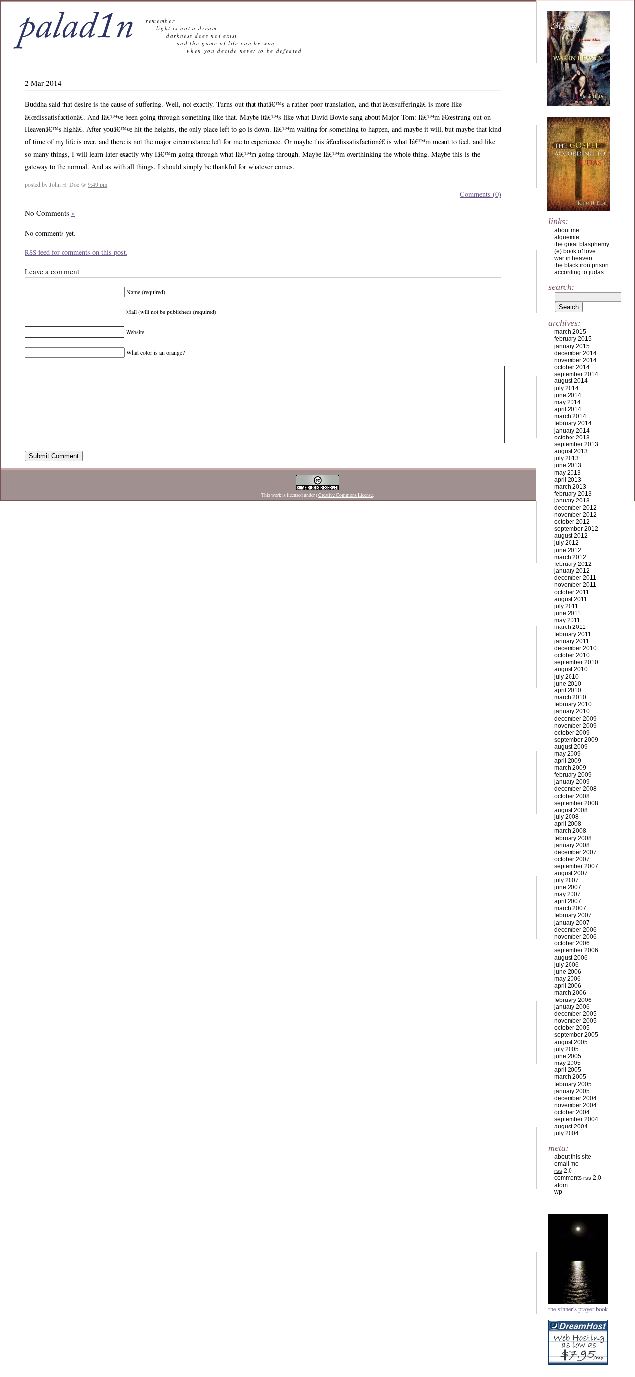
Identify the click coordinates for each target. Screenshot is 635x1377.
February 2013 (573, 493)
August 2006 (571, 957)
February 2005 (573, 1084)
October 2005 (572, 1027)
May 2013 (567, 472)
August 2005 (571, 1042)
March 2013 (570, 486)
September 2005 (576, 1034)
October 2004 (572, 1112)
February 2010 (573, 704)
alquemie (566, 237)
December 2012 (575, 507)
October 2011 (571, 592)
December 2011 (575, 577)
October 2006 (572, 943)
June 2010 (567, 683)
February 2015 (573, 338)
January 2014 (572, 430)
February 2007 (573, 915)
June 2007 (567, 887)
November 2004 (575, 1105)
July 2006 (566, 964)
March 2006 (570, 992)
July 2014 (566, 388)
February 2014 (573, 423)
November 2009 (575, 725)
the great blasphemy (581, 244)
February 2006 (573, 1000)
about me (566, 230)
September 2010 (576, 662)
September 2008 (576, 803)
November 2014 (575, 360)
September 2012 (576, 528)
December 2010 (575, 648)
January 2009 (572, 781)
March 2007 (570, 908)
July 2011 (566, 606)
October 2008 (572, 796)
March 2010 (570, 697)
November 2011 (575, 584)
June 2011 (567, 613)
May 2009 (567, 754)
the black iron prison (581, 265)
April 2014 (567, 409)
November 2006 (575, 936)
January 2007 (572, 922)
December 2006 (575, 929)
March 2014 (570, 416)
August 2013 (571, 451)
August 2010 (571, 669)
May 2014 (567, 402)
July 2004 (566, 1133)
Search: (561, 287)
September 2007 (576, 866)
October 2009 (572, 732)
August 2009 (571, 746)
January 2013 (572, 500)
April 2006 (567, 985)
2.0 (563, 1170)
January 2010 (572, 711)
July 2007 (566, 880)
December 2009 (575, 718)
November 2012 (575, 514)
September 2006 (576, 950)
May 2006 (567, 978)
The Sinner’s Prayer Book (578, 1308)
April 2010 (567, 690)
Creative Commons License (345, 495)
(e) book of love (575, 251)
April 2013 (567, 479)
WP (558, 1192)
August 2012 (571, 535)
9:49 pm (97, 184)
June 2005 (567, 1056)
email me (566, 1163)
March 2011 (570, 627)
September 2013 (576, 444)
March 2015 (570, 331)
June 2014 (567, 395)
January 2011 (571, 641)
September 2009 (576, 739)
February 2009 (573, 774)
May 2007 (567, 894)
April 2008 (567, 823)
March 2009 (570, 767)
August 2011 (570, 599)
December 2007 (575, 852)
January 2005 (572, 1091)
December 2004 (575, 1098)
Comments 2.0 (577, 1177)
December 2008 (575, 788)
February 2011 (572, 634)
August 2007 (571, 873)
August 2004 (571, 1126)
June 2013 (567, 465)
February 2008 (573, 838)
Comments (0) (480, 194)
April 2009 (567, 760)
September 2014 (576, 374)
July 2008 (566, 817)
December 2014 (575, 353)
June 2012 (567, 550)
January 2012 (572, 570)
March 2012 (570, 557)
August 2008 (571, 810)
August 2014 (571, 380)
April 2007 (567, 901)
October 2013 (572, 437)
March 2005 (570, 1076)
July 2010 (566, 676)
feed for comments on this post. (76, 252)
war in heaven (573, 258)
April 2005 (567, 1069)
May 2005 (567, 1063)
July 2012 (566, 542)
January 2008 (572, 845)
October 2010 (572, 655)
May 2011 (567, 620)
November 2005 (575, 1020)
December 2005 (575, 1013)
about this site (572, 1156)
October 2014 (572, 367)
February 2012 (573, 564)
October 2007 (572, 859)
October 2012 (572, 521)
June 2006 (567, 971)
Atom (561, 1185)
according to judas (579, 272)
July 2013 (566, 458)
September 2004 (576, 1119)
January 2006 (572, 1006)
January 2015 (572, 346)
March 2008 (570, 830)
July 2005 (566, 1049)
